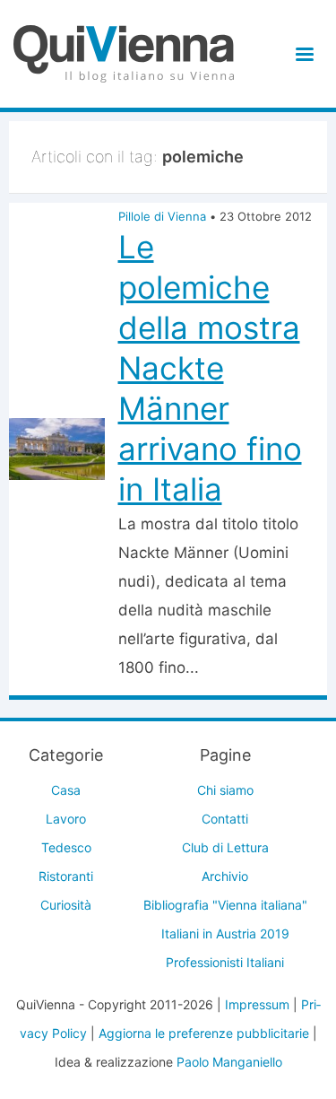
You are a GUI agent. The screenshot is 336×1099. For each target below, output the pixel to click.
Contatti (225, 818)
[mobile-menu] (301, 54)
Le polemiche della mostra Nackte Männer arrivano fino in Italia (210, 368)
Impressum (257, 1004)
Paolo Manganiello (229, 1061)
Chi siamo (225, 790)
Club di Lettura (225, 847)
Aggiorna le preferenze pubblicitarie (204, 1033)
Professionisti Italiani (225, 962)
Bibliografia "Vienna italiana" (225, 904)
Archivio (225, 876)
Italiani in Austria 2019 (225, 933)
